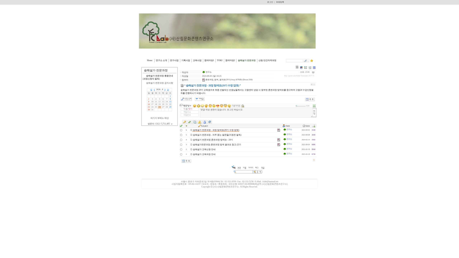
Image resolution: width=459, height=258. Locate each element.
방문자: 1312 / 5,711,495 (159, 124)
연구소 (208, 72)
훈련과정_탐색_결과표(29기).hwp (220, 80)
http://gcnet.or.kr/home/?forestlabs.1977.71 (299, 76)
